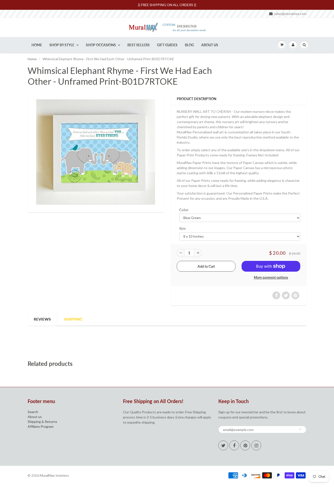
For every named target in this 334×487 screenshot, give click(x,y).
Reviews (42, 319)
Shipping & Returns (42, 421)
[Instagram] (256, 445)
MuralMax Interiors (54, 475)
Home (37, 45)
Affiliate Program (41, 426)
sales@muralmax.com (290, 14)
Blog (189, 45)
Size (182, 228)
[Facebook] (234, 445)
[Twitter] (223, 445)
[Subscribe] (300, 429)
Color (184, 210)
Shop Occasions (101, 45)
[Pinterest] (245, 445)
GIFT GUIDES (167, 45)
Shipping (73, 319)
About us (35, 417)
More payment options (271, 277)
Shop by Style (61, 45)
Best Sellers (138, 45)
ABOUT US (209, 45)
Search (33, 412)
